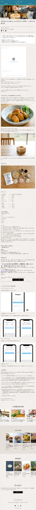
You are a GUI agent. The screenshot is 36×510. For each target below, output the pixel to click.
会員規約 (13, 502)
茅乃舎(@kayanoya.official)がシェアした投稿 (13, 75)
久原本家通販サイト (17, 502)
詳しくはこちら (18, 492)
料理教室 (12, 29)
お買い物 (29, 3)
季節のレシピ (18, 3)
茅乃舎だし (3, 29)
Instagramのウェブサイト (22, 375)
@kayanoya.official (13, 252)
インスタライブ (8, 29)
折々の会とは (9, 502)
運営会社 (26, 502)
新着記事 (6, 3)
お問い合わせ (22, 502)
